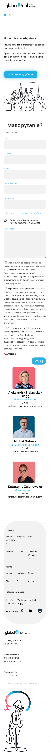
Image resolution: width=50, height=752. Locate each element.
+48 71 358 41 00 (11, 675)
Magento (21, 536)
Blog (8, 581)
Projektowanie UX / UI (32, 555)
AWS (30, 536)
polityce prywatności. (13, 283)
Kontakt (31, 581)
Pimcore (20, 551)
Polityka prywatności (15, 592)
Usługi (9, 573)
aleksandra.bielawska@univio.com (25, 406)
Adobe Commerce (10, 540)
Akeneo (9, 551)
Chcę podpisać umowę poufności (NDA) (24, 213)
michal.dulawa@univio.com (25, 451)
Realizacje (21, 573)
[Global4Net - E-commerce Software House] (21, 5)
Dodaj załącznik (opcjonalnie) (24, 220)
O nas (19, 581)
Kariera (31, 573)
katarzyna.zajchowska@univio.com (25, 496)
